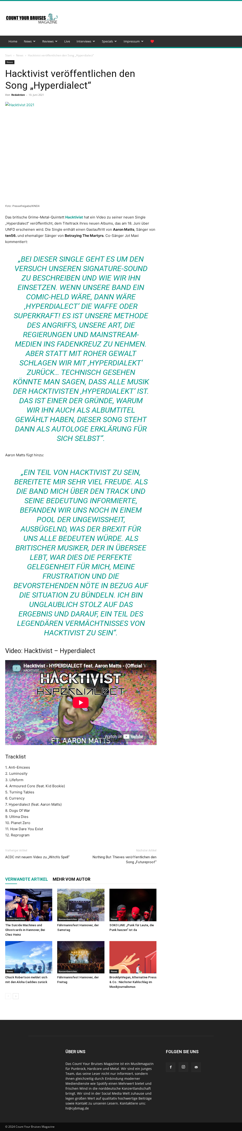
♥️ (152, 41)
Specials (107, 41)
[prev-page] (8, 996)
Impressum (132, 41)
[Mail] (196, 1067)
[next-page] (16, 996)
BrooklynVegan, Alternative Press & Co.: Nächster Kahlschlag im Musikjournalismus (132, 982)
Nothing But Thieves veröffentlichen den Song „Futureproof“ (124, 859)
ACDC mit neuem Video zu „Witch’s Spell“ (37, 857)
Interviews (84, 41)
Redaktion (18, 94)
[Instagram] (183, 1067)
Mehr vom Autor (71, 879)
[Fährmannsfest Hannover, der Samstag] (80, 905)
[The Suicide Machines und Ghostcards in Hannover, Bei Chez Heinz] (28, 905)
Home (13, 41)
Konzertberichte (16, 919)
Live (67, 41)
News (28, 41)
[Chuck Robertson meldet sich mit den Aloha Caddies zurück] (28, 957)
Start (8, 55)
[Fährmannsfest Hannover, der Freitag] (80, 957)
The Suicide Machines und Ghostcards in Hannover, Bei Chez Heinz (25, 929)
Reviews (48, 41)
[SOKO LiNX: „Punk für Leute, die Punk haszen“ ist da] (132, 905)
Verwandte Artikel (26, 879)
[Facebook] (170, 1067)
